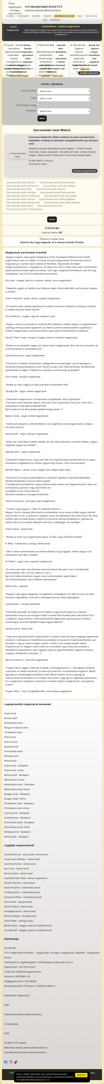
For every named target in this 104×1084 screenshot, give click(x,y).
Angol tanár (10, 713)
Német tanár (10, 718)
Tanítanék (47, 16)
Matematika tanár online (17, 789)
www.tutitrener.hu (37, 1052)
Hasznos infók (91, 16)
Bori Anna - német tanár (16, 868)
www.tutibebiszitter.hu (35, 1047)
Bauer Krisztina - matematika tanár (22, 887)
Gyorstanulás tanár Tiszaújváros (23, 195)
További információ (89, 73)
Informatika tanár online (17, 827)
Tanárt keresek (23, 16)
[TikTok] (15, 1061)
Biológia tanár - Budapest (17, 831)
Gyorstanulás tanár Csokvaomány (24, 209)
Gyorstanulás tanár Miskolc (20, 182)
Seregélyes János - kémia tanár (20, 911)
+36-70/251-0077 (27, 967)
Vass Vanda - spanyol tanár (18, 901)
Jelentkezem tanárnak (64, 16)
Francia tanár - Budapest (17, 812)
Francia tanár (11, 741)
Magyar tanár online (14, 798)
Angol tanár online (13, 770)
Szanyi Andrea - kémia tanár (18, 906)
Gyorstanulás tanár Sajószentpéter (62, 202)
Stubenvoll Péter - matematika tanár (23, 897)
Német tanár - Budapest (16, 775)
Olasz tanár (10, 737)
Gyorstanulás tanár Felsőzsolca (22, 185)
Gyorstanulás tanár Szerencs (51, 189)
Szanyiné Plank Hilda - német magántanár (26, 878)
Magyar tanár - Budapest (17, 794)
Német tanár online (14, 779)
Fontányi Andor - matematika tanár (22, 892)
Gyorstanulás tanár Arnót (19, 205)
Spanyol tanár (11, 746)
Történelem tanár (13, 732)
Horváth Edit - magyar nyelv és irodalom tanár (28, 930)
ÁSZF (6, 1004)
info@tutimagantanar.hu (28, 971)
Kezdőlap (10, 16)
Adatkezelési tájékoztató (17, 995)
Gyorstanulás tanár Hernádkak (59, 185)
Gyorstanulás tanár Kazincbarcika (57, 192)
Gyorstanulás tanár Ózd (49, 205)
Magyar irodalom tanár (16, 727)
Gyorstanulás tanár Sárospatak (60, 195)
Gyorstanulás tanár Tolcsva (20, 199)
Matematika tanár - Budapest (19, 784)
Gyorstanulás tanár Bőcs (19, 189)
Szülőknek (36, 16)
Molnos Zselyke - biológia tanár (20, 915)
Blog (45, 20)
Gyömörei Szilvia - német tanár (20, 863)
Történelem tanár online (16, 808)
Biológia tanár (11, 756)
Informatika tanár (13, 751)
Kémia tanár (10, 760)
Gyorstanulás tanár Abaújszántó (23, 202)
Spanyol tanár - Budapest (17, 817)
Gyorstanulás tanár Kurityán (21, 192)
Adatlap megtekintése (84, 170)
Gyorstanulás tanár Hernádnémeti (57, 182)
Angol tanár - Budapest (16, 765)
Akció (80, 16)
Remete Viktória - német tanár (19, 882)
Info (48, 1080)
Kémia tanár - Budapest (16, 836)
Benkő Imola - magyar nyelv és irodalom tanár (28, 925)
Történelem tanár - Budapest (19, 803)
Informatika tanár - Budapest (19, 822)
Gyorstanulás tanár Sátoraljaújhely (57, 199)
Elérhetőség (55, 20)
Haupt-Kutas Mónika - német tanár (22, 859)
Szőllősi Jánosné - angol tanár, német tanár (26, 854)
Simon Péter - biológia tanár (18, 920)
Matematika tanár (13, 722)
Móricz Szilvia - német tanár (18, 873)
